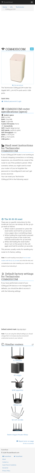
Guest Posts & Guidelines (9, 465)
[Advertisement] (17, 30)
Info (11, 7)
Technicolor (20, 7)
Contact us (5, 462)
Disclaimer (5, 468)
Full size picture (18, 85)
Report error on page (26, 442)
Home (5, 7)
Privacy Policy (6, 470)
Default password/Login (12, 101)
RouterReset (8, 2)
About (4, 459)
